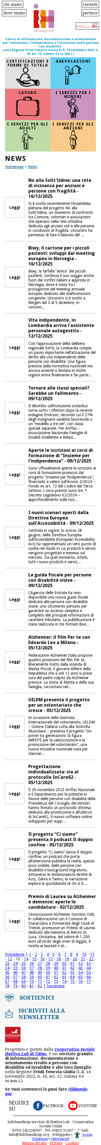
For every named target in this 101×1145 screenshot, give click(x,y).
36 (23, 968)
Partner (90, 12)
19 (67, 959)
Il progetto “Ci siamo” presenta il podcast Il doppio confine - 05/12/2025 (60, 840)
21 (83, 959)
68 (15, 981)
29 (56, 963)
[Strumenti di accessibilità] (77, 1135)
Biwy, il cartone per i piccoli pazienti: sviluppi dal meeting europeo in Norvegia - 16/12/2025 (61, 256)
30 (64, 963)
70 (31, 981)
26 (31, 963)
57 (15, 977)
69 (23, 981)
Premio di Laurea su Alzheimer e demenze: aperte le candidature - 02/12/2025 (62, 902)
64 (72, 977)
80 (23, 986)
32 (80, 963)
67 (7, 981)
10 (84, 954)
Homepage (14, 166)
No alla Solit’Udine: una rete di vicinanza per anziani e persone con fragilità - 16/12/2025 (59, 188)
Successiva (56, 986)
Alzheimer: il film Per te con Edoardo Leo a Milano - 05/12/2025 (59, 643)
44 (88, 968)
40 (56, 968)
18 (58, 959)
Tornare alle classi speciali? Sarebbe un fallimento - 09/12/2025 (58, 393)
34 (7, 968)
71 (40, 981)
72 (48, 981)
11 (92, 954)
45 (7, 972)
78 (7, 986)
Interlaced (60, 1139)
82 (40, 986)
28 (48, 963)
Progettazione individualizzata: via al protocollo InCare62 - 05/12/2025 (53, 774)
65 (80, 977)
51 (56, 972)
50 (48, 972)
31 (72, 963)
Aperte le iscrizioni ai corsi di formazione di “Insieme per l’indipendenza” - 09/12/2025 (60, 456)
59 (31, 977)
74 (64, 981)
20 (75, 959)
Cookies (72, 1143)
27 (40, 963)
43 (80, 968)
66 (88, 977)
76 (80, 981)
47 (23, 972)
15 (34, 959)
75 (72, 981)
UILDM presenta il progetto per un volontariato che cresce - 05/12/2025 (59, 705)
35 (15, 968)
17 (50, 959)
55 (88, 972)
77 (88, 981)
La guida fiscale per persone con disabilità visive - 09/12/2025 (59, 580)
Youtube (87, 1105)
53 (72, 972)
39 (48, 968)
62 (56, 977)
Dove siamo (14, 12)
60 (40, 977)
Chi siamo (12, 4)
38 (40, 968)
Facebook (53, 1105)
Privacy (56, 1143)
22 (91, 959)
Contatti (90, 4)
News (32, 166)
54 (80, 972)
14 (26, 959)
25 (23, 963)
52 (64, 972)
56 (7, 977)
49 (40, 972)
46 (15, 972)
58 (23, 977)
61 (48, 977)
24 (15, 963)
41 (64, 968)
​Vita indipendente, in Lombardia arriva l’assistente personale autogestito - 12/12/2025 (61, 328)
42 (72, 968)
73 (56, 981)
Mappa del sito (34, 1143)
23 (7, 963)
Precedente (14, 954)
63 (64, 977)
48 (31, 972)
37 (31, 968)
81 (31, 986)
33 (88, 963)
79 (15, 986)
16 (42, 959)
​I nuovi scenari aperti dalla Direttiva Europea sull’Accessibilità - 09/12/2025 (61, 518)
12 (10, 959)
